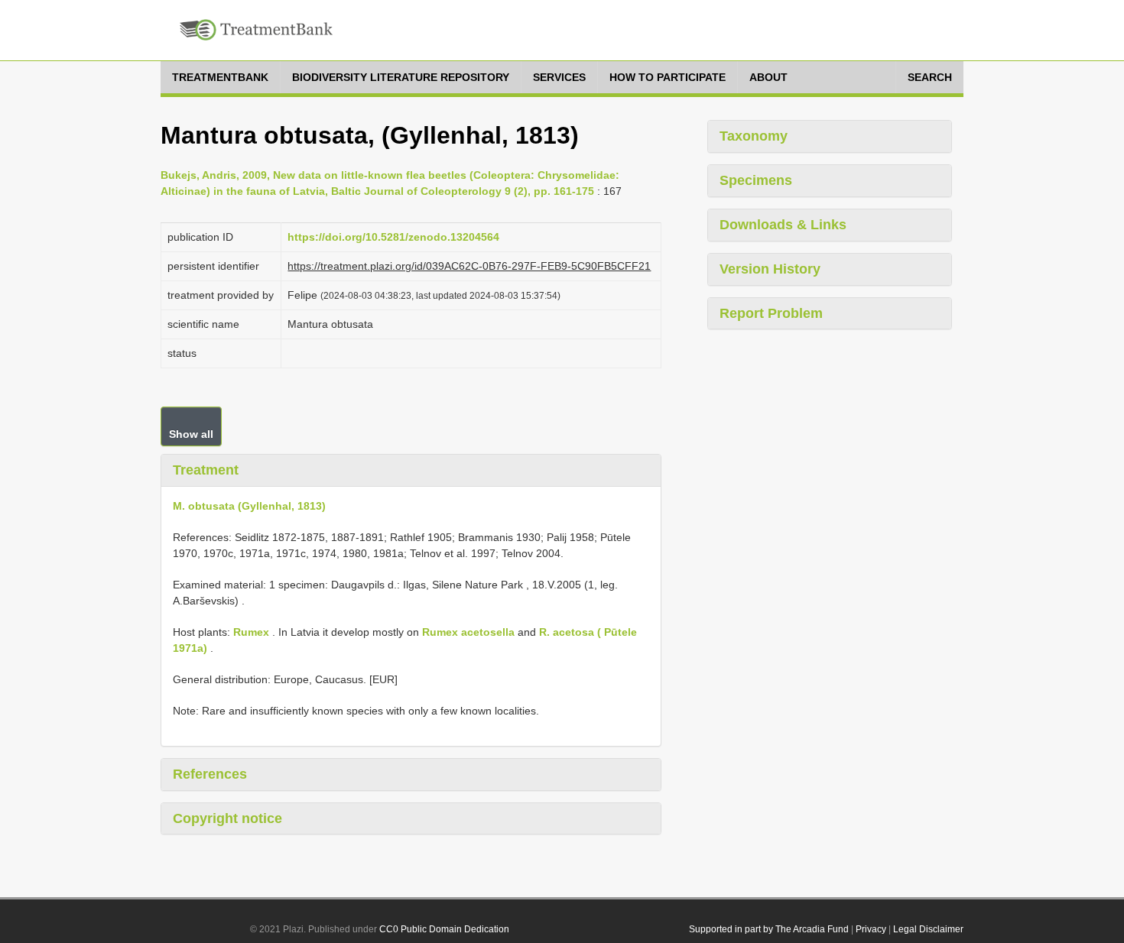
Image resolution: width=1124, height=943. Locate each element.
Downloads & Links (783, 224)
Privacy (871, 929)
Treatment (206, 470)
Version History (770, 269)
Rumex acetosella (468, 632)
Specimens (756, 180)
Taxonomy (754, 136)
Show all (191, 434)
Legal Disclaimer (928, 929)
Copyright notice (227, 818)
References (210, 774)
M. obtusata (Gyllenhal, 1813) (249, 506)
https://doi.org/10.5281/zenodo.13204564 (393, 237)
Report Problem (771, 313)
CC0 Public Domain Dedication (444, 929)
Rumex (251, 632)
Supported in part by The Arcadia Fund (769, 929)
